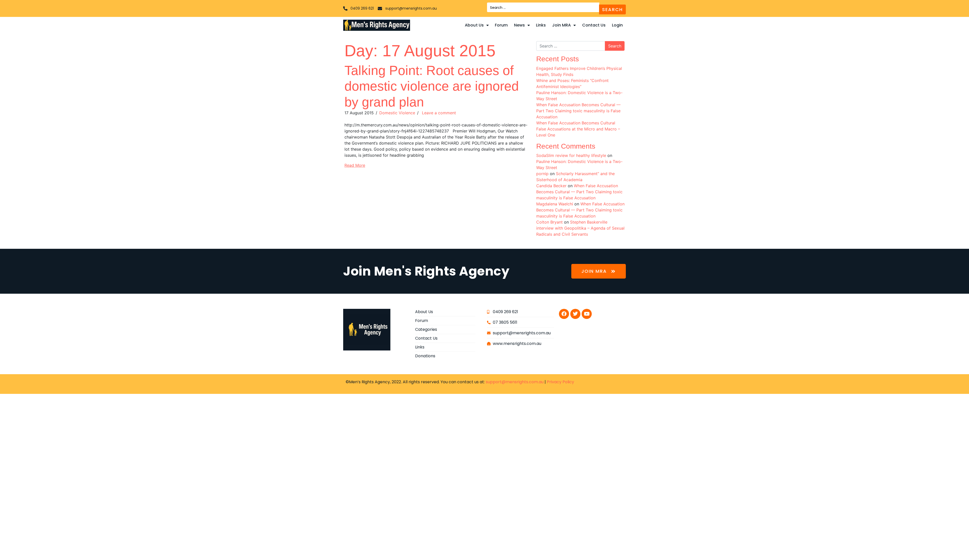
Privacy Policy (560, 382)
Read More (354, 165)
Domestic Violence (397, 112)
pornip (542, 173)
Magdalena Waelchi (554, 203)
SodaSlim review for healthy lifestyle (571, 155)
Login (617, 25)
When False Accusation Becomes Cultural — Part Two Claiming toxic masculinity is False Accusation (578, 110)
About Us (474, 25)
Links (541, 25)
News (519, 25)
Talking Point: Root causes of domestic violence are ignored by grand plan (431, 86)
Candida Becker (551, 185)
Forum (501, 25)
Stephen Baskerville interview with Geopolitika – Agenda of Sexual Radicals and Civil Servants (580, 228)
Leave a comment (438, 112)
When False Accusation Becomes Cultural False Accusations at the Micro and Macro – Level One (578, 129)
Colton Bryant (549, 222)
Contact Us (594, 25)
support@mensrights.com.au (515, 382)
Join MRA (561, 25)
